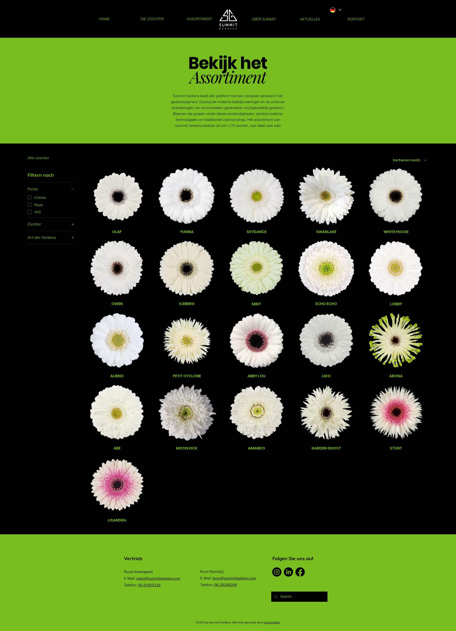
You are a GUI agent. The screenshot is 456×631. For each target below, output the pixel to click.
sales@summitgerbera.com (158, 578)
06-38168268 (225, 585)
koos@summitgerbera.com (234, 578)
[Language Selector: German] (335, 10)
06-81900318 (149, 585)
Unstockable (272, 622)
